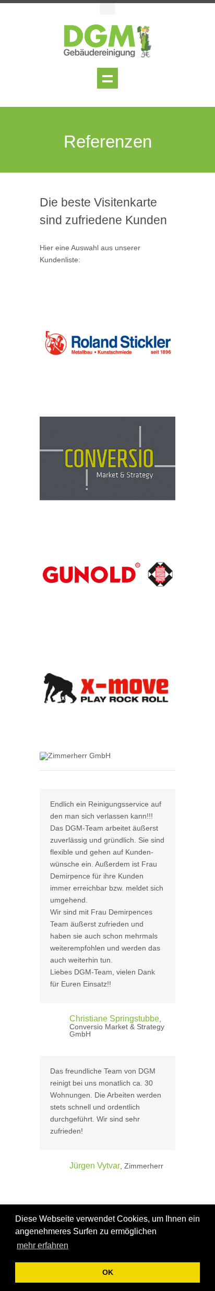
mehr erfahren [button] (42, 1245)
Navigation (107, 78)
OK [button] (107, 1272)
